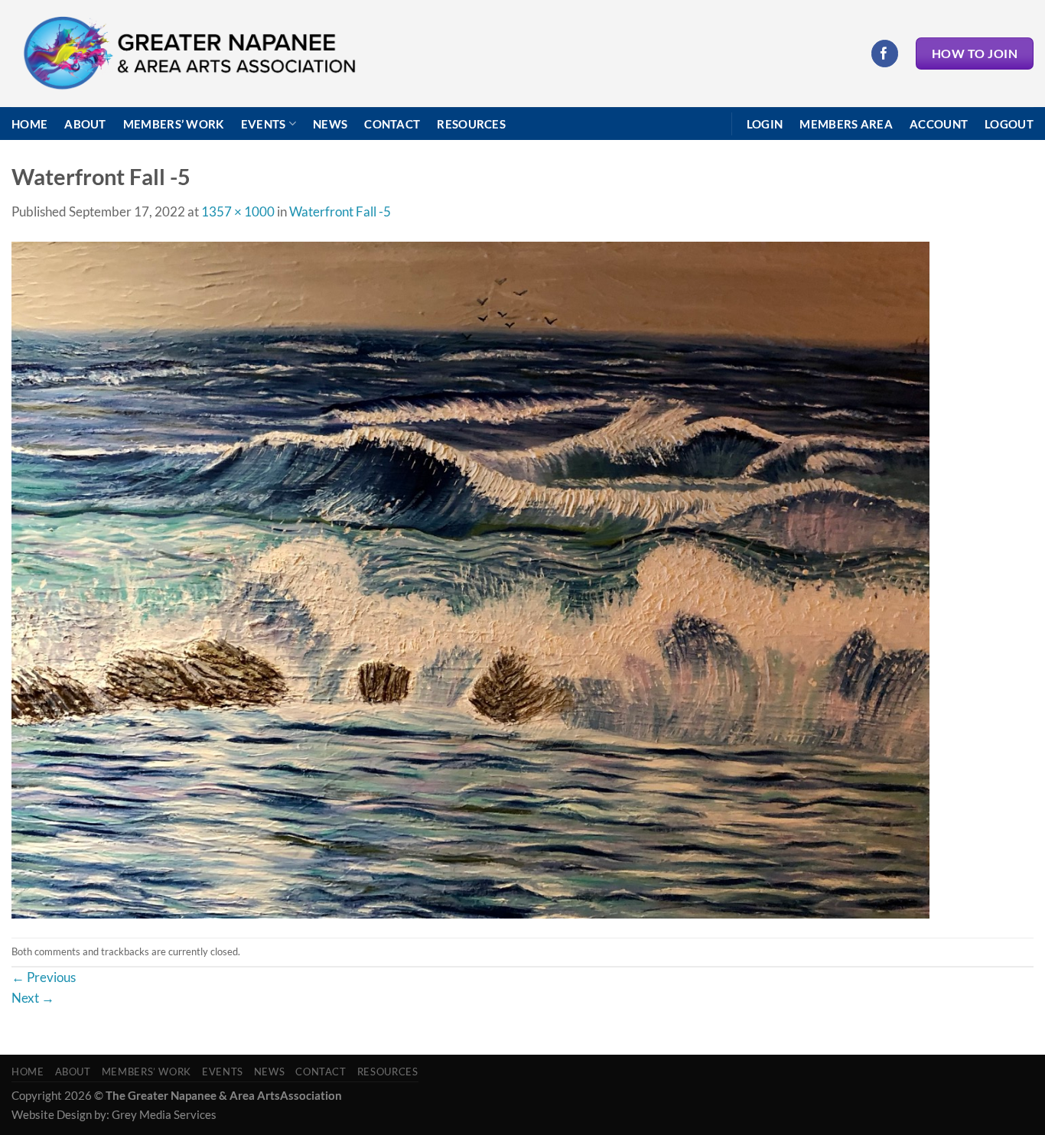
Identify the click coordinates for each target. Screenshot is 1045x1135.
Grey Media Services (164, 1114)
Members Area (846, 124)
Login (765, 124)
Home (29, 124)
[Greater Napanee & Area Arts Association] (188, 54)
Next (32, 998)
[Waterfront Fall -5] (470, 579)
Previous (43, 977)
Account (939, 124)
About (85, 124)
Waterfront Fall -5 (340, 211)
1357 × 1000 (238, 211)
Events (263, 124)
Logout (1009, 124)
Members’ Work (173, 124)
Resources (471, 124)
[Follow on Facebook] (884, 53)
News (330, 124)
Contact (392, 124)
